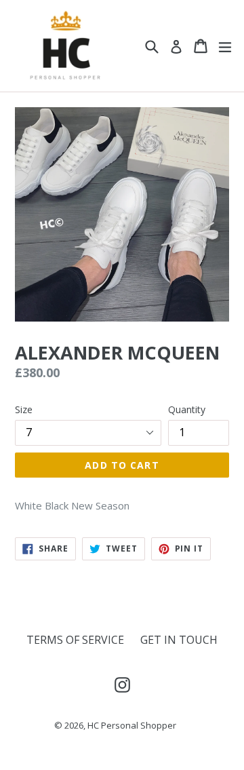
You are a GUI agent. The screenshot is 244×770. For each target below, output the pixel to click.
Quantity (186, 409)
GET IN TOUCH (179, 639)
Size (24, 409)
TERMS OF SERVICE (75, 639)
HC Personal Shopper (131, 725)
